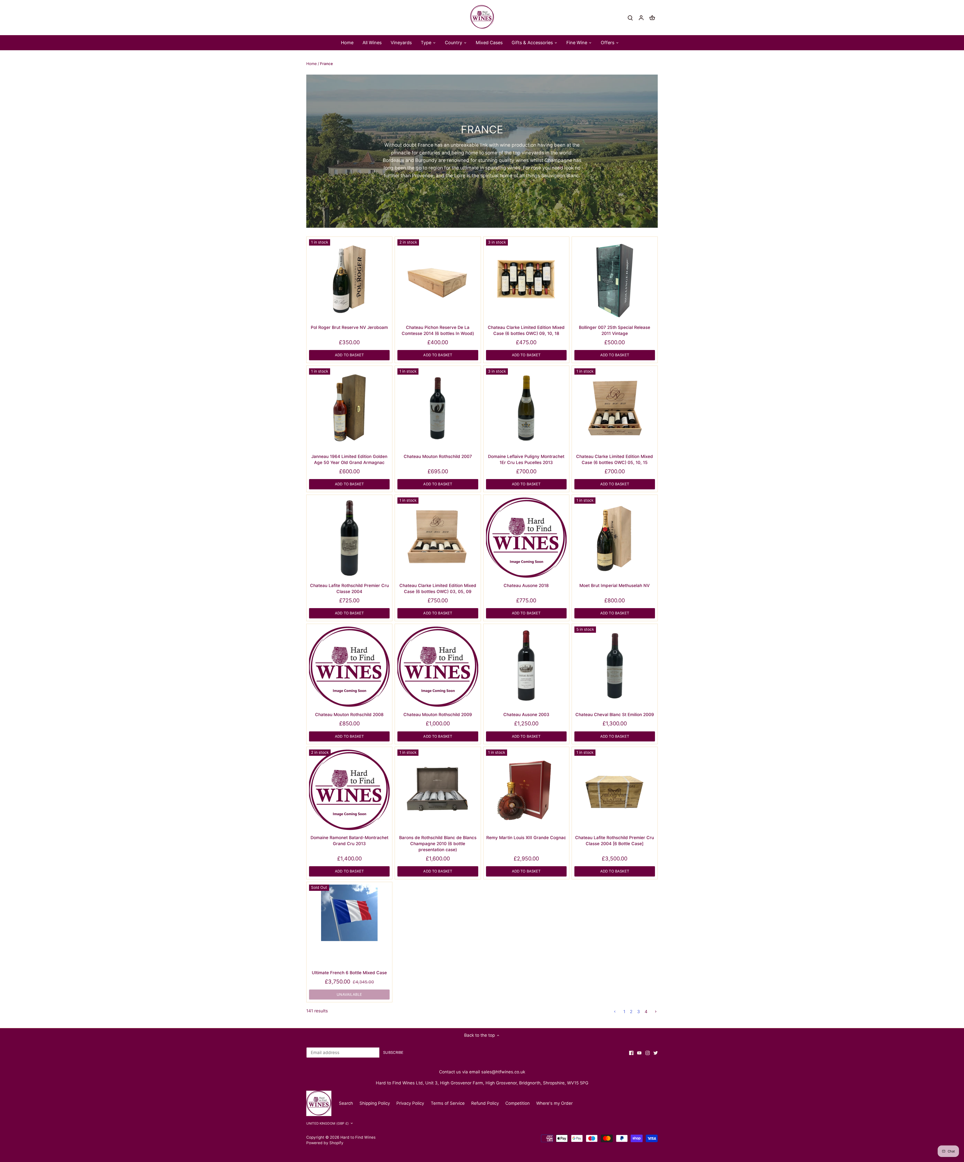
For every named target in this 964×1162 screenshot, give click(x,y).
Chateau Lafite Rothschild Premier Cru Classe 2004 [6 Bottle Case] (614, 840)
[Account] (641, 18)
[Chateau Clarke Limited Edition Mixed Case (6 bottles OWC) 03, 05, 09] (437, 537)
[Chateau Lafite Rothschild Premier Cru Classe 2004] (349, 537)
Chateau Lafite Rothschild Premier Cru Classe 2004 (349, 588)
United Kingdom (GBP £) (327, 1123)
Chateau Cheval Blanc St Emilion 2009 (614, 714)
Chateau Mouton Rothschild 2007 (438, 456)
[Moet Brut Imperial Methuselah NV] (614, 537)
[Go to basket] (652, 18)
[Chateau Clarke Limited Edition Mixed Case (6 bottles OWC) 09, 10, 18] (526, 279)
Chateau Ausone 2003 (526, 714)
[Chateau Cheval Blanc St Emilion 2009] (614, 666)
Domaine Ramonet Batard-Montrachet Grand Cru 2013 (349, 840)
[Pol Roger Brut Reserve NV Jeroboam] (349, 279)
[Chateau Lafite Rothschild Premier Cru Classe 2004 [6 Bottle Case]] (614, 789)
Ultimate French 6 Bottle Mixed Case (349, 972)
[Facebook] (631, 1053)
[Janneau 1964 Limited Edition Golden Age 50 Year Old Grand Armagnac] (349, 408)
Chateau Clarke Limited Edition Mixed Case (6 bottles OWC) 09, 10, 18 (526, 330)
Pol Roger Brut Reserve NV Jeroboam (349, 327)
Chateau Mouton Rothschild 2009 (437, 714)
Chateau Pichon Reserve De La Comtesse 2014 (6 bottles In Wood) (438, 330)
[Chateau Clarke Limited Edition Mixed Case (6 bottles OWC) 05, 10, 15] (614, 408)
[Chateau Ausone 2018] (526, 537)
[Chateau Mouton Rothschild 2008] (349, 666)
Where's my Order (554, 1103)
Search (346, 1103)
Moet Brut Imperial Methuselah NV (614, 585)
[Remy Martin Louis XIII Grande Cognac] (526, 789)
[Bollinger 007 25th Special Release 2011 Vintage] (614, 279)
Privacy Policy (410, 1103)
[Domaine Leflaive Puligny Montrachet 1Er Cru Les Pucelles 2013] (526, 408)
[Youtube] (639, 1053)
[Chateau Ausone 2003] (526, 666)
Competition (517, 1103)
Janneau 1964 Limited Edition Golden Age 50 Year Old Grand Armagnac (349, 459)
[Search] (630, 18)
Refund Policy (485, 1103)
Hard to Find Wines (358, 1137)
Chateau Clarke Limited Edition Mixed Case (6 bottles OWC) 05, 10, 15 (614, 459)
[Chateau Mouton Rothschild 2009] (437, 666)
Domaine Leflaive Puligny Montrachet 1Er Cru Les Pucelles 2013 (526, 459)
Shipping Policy (374, 1103)
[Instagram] (647, 1053)
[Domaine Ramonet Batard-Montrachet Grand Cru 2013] (349, 789)
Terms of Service (448, 1103)
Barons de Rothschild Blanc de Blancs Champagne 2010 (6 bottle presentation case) (437, 843)
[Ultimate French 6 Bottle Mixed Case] (349, 913)
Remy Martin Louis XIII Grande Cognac (526, 837)
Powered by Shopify (324, 1142)
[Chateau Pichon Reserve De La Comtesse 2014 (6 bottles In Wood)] (437, 279)
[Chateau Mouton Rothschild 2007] (437, 408)
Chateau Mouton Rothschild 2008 (349, 714)
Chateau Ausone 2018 (526, 585)
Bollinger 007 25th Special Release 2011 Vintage (614, 330)
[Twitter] (655, 1053)
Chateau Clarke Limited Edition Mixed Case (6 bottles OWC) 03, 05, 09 (437, 588)
